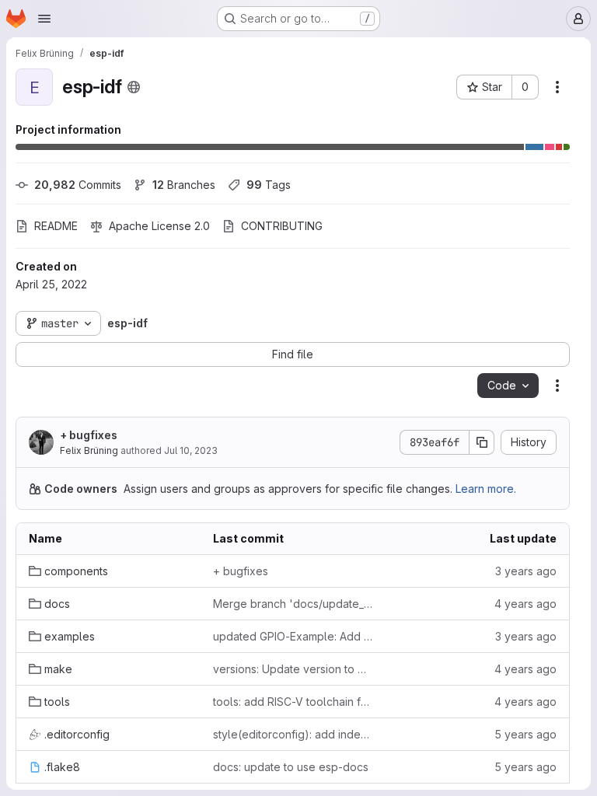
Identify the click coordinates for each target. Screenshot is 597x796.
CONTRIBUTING (282, 225)
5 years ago (525, 734)
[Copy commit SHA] (482, 442)
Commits (77, 184)
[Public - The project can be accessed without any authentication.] (133, 87)
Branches (183, 184)
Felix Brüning (89, 450)
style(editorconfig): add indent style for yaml (292, 734)
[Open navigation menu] (44, 18)
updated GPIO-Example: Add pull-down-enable (292, 636)
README (56, 225)
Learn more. (486, 488)
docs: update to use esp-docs (290, 766)
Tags (268, 184)
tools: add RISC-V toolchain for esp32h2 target (292, 701)
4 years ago (525, 603)
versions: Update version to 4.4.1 (292, 669)
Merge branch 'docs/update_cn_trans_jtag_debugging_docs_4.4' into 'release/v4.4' (292, 603)
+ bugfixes (88, 435)
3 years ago (526, 571)
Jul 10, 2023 (191, 450)
